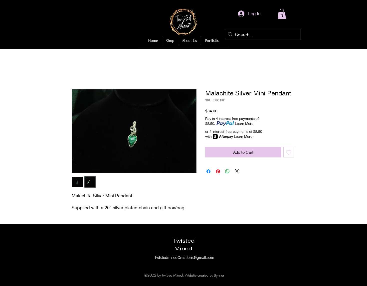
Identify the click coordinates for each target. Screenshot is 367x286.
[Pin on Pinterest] (218, 171)
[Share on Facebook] (208, 171)
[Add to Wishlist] (288, 152)
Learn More (244, 123)
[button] (281, 14)
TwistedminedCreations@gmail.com (184, 257)
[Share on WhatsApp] (227, 171)
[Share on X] (237, 171)
